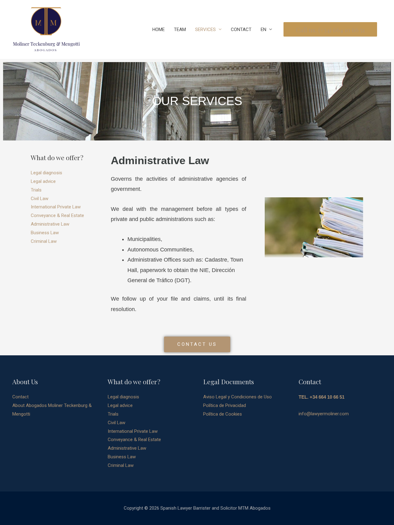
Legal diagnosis (46, 173)
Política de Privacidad (224, 405)
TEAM (180, 29)
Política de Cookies (222, 414)
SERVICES (205, 29)
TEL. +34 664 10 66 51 (321, 397)
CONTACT (241, 29)
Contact (20, 397)
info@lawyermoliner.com (324, 413)
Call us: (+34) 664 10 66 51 (330, 30)
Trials (36, 190)
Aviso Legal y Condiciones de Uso (237, 397)
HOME (158, 29)
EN (263, 29)
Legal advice (43, 181)
